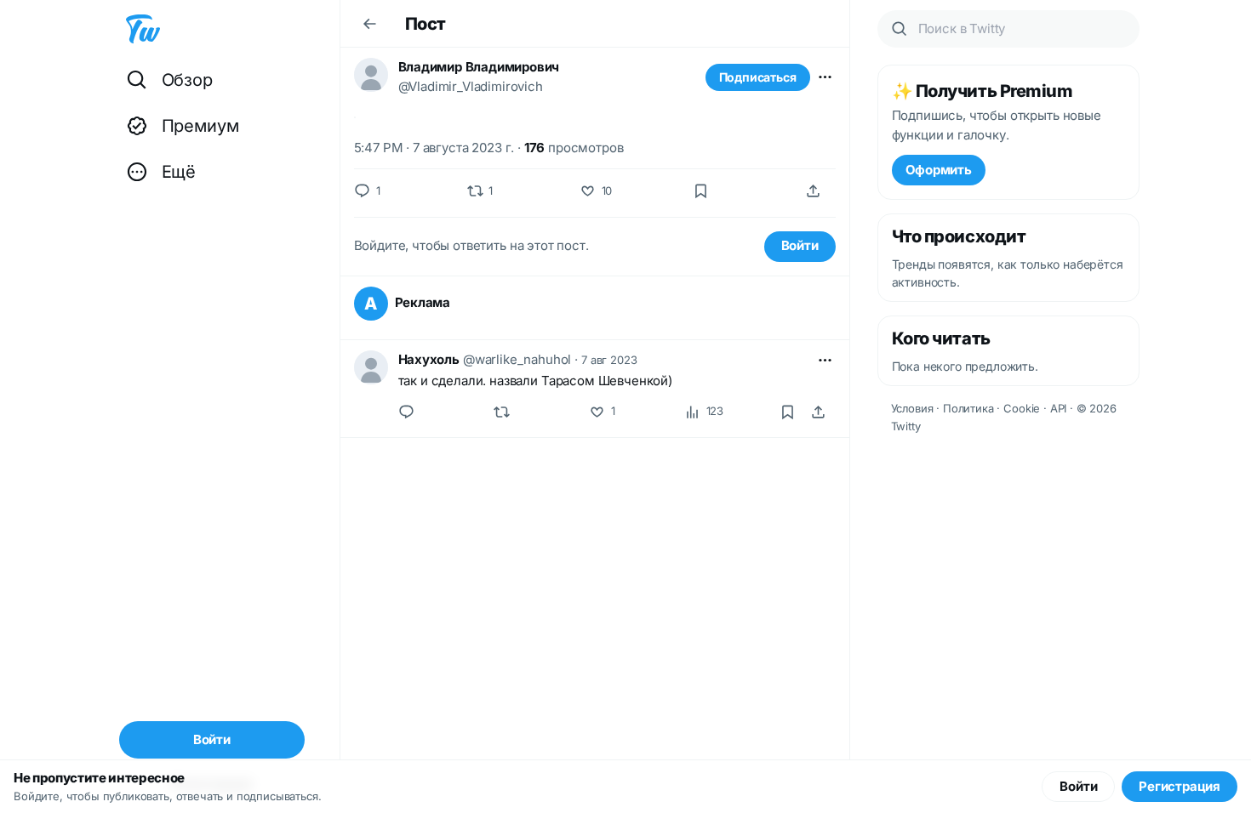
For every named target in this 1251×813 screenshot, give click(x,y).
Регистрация (1179, 786)
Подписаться (758, 77)
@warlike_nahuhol (517, 359)
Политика (968, 408)
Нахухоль (429, 359)
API (1058, 408)
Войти (800, 245)
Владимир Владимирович (479, 67)
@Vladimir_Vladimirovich (470, 86)
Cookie (1021, 408)
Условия (912, 408)
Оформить (938, 170)
